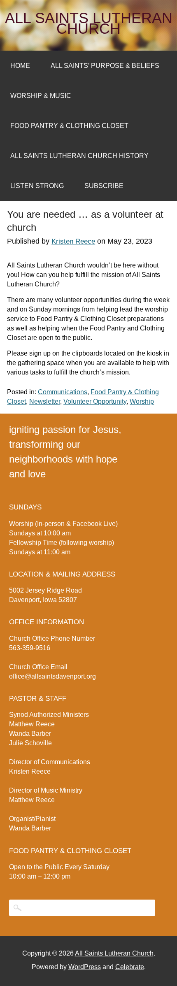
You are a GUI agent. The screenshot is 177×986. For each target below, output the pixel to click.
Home (20, 65)
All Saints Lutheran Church (88, 23)
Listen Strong (37, 185)
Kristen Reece (73, 241)
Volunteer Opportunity (94, 401)
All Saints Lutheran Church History (79, 155)
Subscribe (103, 185)
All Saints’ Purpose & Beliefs (105, 65)
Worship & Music (40, 95)
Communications (62, 391)
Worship (142, 401)
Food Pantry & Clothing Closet (69, 125)
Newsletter (44, 401)
